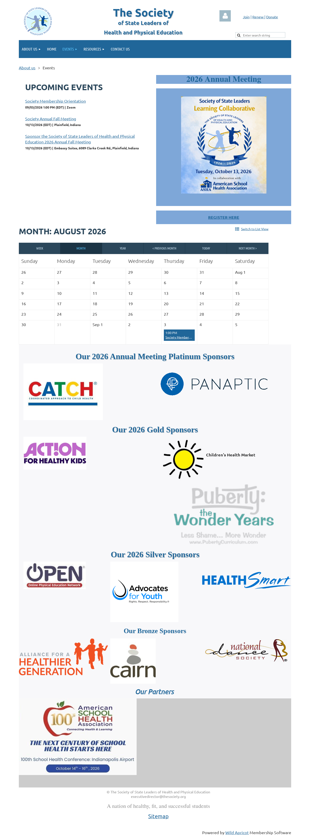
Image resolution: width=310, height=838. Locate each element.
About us (27, 67)
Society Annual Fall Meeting (50, 118)
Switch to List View (254, 229)
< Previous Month (164, 248)
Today (206, 248)
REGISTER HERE (223, 217)
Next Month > (248, 248)
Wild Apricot (237, 832)
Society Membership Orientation (55, 101)
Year (123, 248)
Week (39, 248)
